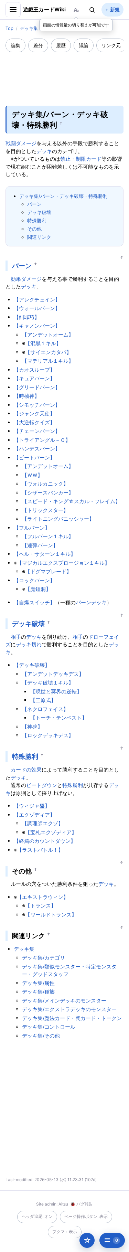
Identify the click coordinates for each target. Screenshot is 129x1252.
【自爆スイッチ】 (34, 602)
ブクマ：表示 (64, 1231)
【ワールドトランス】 (51, 914)
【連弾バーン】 (40, 545)
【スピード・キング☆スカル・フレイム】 (71, 501)
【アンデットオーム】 (48, 334)
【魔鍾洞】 (38, 589)
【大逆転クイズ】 (34, 422)
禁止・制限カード (80, 159)
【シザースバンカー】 (48, 492)
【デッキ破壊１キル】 (48, 682)
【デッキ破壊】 (32, 665)
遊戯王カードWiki (44, 9)
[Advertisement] (65, 74)
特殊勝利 (36, 220)
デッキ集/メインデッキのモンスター (64, 1000)
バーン (34, 204)
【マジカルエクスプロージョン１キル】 (63, 563)
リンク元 (111, 45)
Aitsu (63, 1204)
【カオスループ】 (34, 370)
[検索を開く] (92, 10)
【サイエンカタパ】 (48, 352)
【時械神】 (27, 396)
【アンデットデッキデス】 (53, 674)
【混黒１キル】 (43, 343)
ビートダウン (41, 785)
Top (9, 28)
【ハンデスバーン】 (37, 448)
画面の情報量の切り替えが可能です (76, 25)
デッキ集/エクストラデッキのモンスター (69, 1009)
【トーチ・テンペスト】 (58, 717)
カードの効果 (26, 769)
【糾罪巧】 (27, 317)
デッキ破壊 (39, 212)
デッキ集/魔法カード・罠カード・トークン (72, 1018)
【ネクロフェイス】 (45, 709)
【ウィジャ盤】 (32, 806)
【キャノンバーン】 (37, 325)
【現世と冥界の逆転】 (56, 691)
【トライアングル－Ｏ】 (42, 440)
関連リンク (39, 237)
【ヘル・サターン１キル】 (45, 554)
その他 (34, 229)
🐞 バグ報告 (81, 1204)
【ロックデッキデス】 (48, 735)
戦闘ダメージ (21, 143)
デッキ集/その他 (41, 1035)
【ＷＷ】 (32, 475)
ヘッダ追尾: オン (37, 1216)
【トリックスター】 (45, 510)
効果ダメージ (26, 279)
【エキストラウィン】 (42, 897)
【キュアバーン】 (34, 378)
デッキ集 (29, 28)
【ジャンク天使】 (34, 413)
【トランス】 (40, 905)
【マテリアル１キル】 (48, 361)
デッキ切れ (29, 644)
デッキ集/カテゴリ (43, 957)
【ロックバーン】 (34, 580)
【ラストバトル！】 (40, 850)
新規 (115, 9)
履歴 (61, 45)
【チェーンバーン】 (37, 431)
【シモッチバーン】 (37, 405)
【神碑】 (32, 726)
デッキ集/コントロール (48, 1026)
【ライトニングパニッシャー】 (58, 519)
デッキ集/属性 (38, 983)
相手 (16, 637)
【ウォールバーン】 (37, 308)
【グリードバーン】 (37, 387)
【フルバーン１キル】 (48, 536)
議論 (83, 45)
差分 (38, 45)
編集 (15, 45)
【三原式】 (43, 700)
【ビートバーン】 (34, 457)
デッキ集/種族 (38, 991)
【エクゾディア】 (34, 814)
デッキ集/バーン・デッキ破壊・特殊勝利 (63, 196)
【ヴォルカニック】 (45, 483)
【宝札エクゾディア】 (51, 832)
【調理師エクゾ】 (42, 823)
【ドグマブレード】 (48, 571)
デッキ (44, 151)
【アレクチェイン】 (37, 299)
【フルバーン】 (32, 527)
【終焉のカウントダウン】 (45, 841)
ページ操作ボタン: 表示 (86, 1216)
